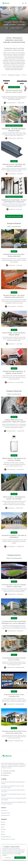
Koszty (14, 581)
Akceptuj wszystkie (20, 857)
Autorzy (3, 807)
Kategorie (4, 819)
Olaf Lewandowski (5, 815)
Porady (2, 831)
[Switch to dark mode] (23, 3)
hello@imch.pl (6, 775)
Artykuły (3, 779)
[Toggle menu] (25, 3)
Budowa (14, 251)
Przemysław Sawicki (5, 813)
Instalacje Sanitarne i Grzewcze (14, 125)
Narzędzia (3, 829)
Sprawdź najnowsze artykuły (14, 216)
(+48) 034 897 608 (7, 773)
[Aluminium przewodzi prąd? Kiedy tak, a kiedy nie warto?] (14, 85)
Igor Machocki (4, 810)
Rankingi (3, 834)
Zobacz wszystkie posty (14, 226)
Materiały (14, 18)
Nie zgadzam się (8, 857)
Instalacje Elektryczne (14, 87)
